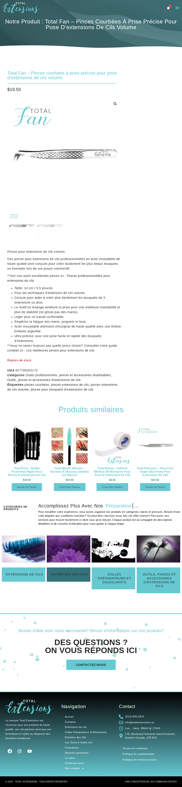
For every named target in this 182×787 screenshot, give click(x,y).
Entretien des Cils (75, 737)
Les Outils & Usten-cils (78, 742)
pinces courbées (37, 384)
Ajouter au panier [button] (27, 487)
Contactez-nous (74, 763)
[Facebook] (9, 751)
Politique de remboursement (139, 759)
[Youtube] (29, 751)
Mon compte (72, 768)
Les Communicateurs (163, 781)
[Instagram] (19, 751)
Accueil (69, 716)
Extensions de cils (76, 727)
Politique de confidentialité (138, 754)
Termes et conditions (135, 748)
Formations (72, 747)
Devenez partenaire (77, 752)
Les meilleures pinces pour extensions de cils (60, 350)
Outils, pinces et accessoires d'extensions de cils (44, 380)
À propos (70, 721)
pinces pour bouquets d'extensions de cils (62, 389)
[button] (177, 8)
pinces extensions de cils (70, 384)
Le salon (70, 757)
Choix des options (69, 487)
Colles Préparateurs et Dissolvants (86, 732)
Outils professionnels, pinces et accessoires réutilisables (68, 375)
